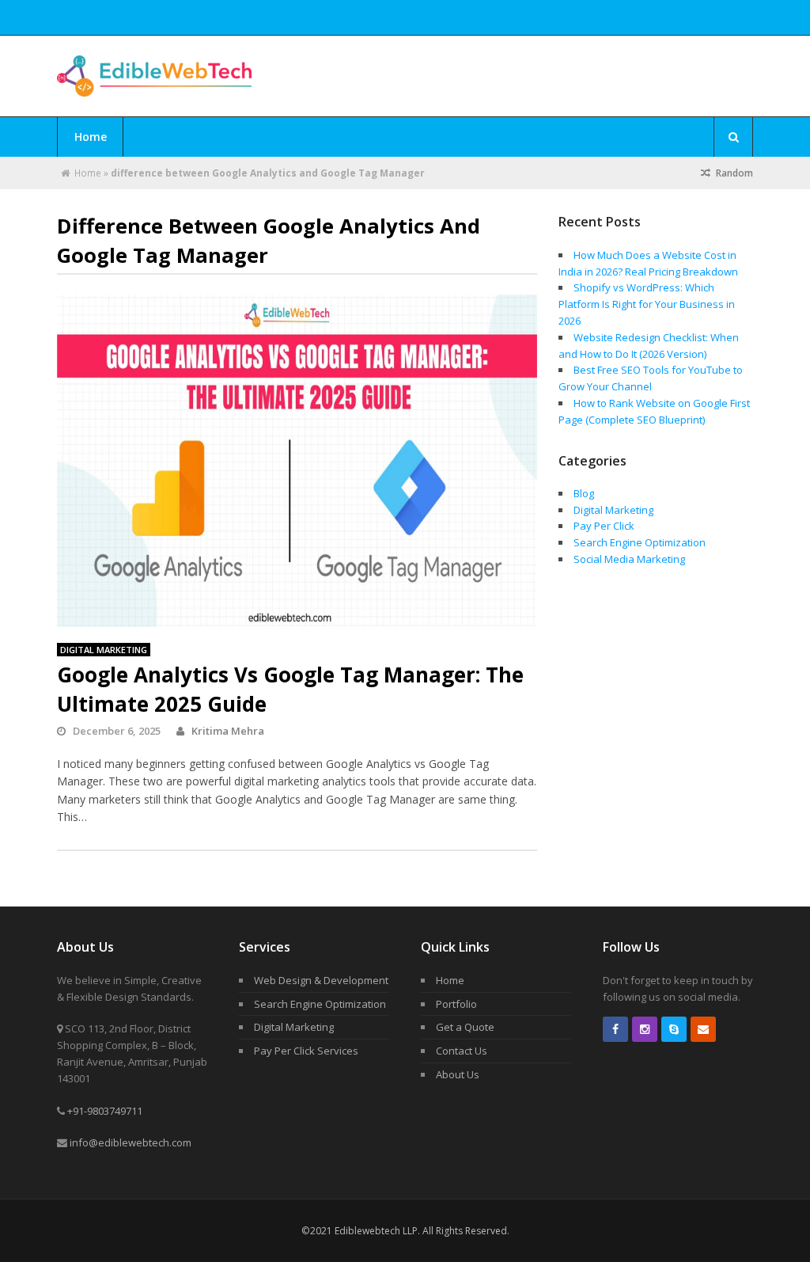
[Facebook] (615, 1029)
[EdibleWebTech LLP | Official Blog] (154, 87)
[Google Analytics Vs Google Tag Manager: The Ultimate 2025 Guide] (297, 461)
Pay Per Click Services (306, 1050)
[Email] (703, 1029)
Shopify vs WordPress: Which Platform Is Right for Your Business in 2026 (646, 304)
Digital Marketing (103, 650)
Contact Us (461, 1050)
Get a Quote (465, 1027)
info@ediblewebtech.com (130, 1142)
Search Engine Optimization (639, 542)
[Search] (733, 137)
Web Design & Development (321, 980)
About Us (457, 1074)
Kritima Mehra (227, 731)
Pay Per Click (603, 526)
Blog (583, 493)
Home (90, 136)
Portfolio (456, 1004)
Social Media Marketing (629, 559)
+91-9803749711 (104, 1111)
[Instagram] (644, 1029)
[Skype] (674, 1029)
